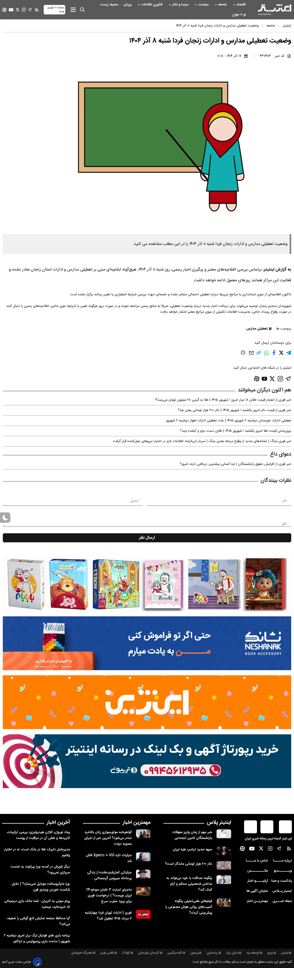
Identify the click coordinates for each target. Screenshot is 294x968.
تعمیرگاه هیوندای (81, 953)
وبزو (270, 953)
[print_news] (243, 353)
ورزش (127, 5)
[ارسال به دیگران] (251, 355)
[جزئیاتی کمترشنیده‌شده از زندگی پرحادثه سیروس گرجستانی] (143, 874)
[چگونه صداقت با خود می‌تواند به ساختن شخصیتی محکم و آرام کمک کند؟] (224, 879)
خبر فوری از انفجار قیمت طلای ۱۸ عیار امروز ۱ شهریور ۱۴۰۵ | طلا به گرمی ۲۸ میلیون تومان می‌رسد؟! (223, 400)
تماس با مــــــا (257, 861)
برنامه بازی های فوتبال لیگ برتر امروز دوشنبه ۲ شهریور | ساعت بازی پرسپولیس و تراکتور (37, 938)
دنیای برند (232, 953)
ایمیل (134, 501)
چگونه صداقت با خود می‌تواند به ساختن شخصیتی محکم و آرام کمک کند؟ (189, 884)
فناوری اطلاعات (152, 5)
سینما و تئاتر (180, 5)
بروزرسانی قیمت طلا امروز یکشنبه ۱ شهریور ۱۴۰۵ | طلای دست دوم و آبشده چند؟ (235, 431)
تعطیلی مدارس (257, 329)
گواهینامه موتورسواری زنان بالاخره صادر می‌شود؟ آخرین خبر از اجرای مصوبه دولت (108, 838)
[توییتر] (17, 10)
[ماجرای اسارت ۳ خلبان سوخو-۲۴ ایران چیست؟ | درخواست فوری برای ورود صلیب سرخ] (143, 891)
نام (284, 501)
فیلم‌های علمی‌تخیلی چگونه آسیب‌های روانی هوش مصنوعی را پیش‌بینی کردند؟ (188, 907)
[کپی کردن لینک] (258, 354)
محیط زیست (109, 5)
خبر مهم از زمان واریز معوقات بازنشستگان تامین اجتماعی (192, 835)
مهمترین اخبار (136, 822)
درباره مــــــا (282, 861)
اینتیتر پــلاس (282, 891)
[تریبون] (147, 761)
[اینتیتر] (274, 9)
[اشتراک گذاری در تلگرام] (288, 354)
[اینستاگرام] (24, 10)
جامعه (223, 5)
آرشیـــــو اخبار (257, 881)
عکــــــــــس (257, 871)
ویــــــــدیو (283, 871)
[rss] (36, 9)
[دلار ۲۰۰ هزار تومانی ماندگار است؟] (224, 865)
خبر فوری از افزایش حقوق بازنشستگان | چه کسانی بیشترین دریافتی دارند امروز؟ (235, 464)
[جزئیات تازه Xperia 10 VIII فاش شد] (143, 856)
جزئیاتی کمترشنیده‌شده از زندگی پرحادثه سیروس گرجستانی (109, 875)
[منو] (73, 9)
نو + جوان (239, 15)
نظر (284, 524)
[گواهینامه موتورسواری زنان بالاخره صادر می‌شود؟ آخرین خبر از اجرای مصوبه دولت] (143, 833)
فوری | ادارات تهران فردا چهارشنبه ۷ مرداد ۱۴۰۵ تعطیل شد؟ (108, 916)
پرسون (194, 953)
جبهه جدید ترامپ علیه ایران (192, 849)
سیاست (203, 5)
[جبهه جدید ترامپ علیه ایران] (224, 851)
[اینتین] (147, 702)
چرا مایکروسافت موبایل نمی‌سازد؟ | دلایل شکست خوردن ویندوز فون (41, 887)
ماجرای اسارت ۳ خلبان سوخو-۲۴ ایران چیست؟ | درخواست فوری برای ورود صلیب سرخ (109, 895)
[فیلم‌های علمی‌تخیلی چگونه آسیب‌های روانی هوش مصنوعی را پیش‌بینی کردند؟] (224, 902)
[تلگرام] (30, 10)
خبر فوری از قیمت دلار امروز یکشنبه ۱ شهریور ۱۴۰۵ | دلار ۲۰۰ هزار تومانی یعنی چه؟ (234, 410)
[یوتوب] (11, 10)
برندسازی (212, 953)
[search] (82, 9)
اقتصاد (241, 5)
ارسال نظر (147, 537)
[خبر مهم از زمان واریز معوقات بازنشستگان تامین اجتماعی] (224, 833)
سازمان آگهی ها (257, 891)
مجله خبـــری (282, 901)
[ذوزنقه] (147, 584)
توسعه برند (252, 953)
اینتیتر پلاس (219, 822)
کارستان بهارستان (148, 953)
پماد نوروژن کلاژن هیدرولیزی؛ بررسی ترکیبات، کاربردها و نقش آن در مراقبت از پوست (38, 835)
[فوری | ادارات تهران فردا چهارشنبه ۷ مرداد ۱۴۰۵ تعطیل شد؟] (143, 914)
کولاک (126, 953)
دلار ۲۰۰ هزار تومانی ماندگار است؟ (188, 864)
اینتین (284, 953)
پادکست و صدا (281, 881)
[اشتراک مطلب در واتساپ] (266, 355)
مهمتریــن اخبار (257, 901)
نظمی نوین (107, 953)
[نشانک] (147, 643)
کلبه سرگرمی (174, 953)
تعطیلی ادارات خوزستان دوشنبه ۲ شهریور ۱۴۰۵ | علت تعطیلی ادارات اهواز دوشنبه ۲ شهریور (228, 421)
